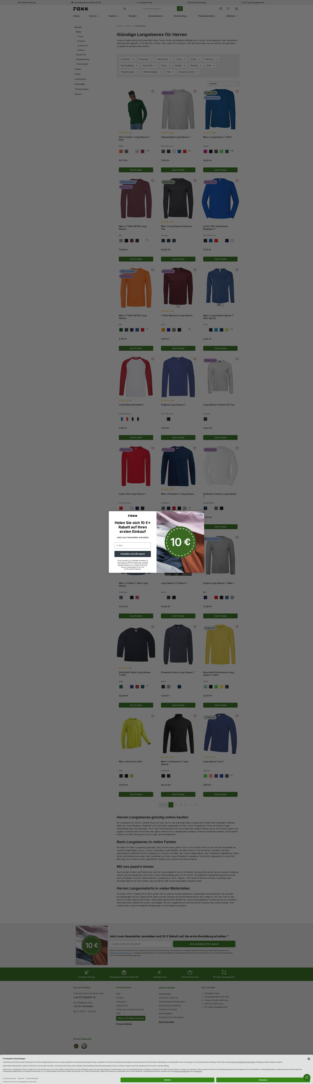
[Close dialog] (201, 514)
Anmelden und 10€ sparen (132, 554)
